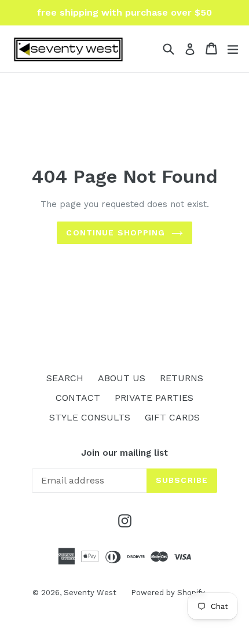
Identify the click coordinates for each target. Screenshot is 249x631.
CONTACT (78, 397)
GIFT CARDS (172, 417)
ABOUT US (121, 377)
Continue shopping (115, 232)
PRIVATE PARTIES (154, 397)
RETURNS (181, 377)
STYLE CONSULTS (89, 417)
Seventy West (90, 592)
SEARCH (64, 377)
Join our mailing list (124, 453)
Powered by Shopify (168, 592)
